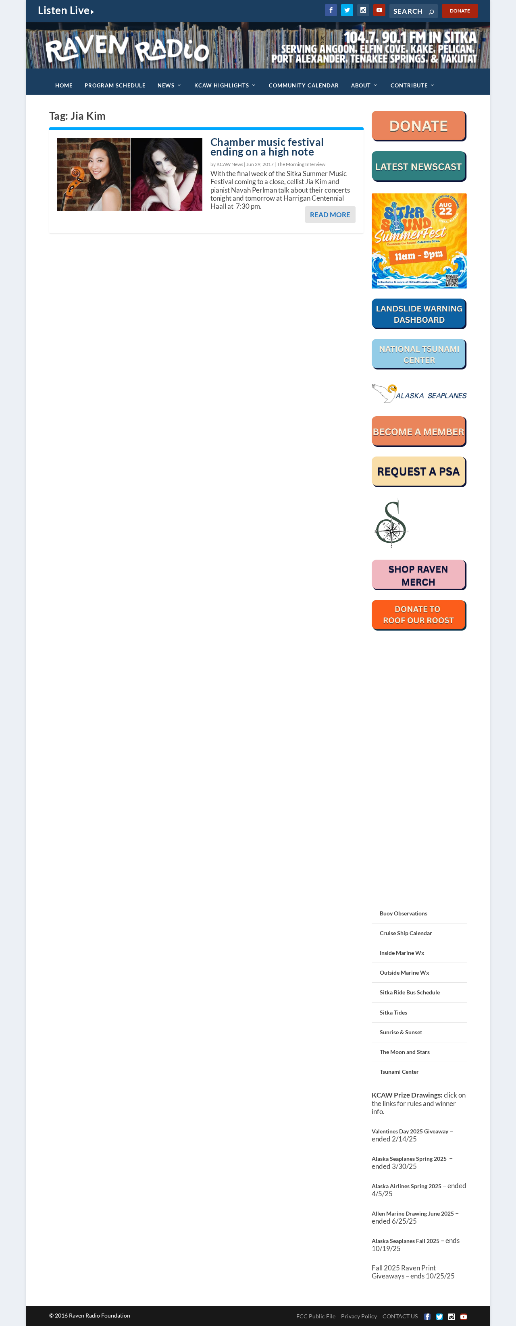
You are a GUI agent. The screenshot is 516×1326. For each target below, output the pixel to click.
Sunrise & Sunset (401, 1032)
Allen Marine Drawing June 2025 (413, 1213)
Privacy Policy (359, 1316)
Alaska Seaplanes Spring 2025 (409, 1158)
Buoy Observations (403, 913)
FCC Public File (315, 1316)
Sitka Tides (393, 1012)
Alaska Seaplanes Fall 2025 (405, 1240)
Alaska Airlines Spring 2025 (406, 1186)
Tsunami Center (399, 1071)
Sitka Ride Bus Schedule (410, 992)
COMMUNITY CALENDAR (304, 85)
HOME (64, 85)
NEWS (166, 85)
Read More (330, 214)
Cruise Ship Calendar (406, 933)
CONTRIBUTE (409, 85)
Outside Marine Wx (404, 972)
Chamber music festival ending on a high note (267, 146)
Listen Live (64, 10)
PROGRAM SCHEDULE (115, 85)
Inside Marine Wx (402, 952)
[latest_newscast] (419, 179)
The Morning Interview (301, 164)
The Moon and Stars (405, 1051)
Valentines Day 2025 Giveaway (410, 1131)
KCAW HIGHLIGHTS (221, 85)
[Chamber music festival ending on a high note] (129, 175)
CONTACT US (400, 1316)
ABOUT (361, 85)
